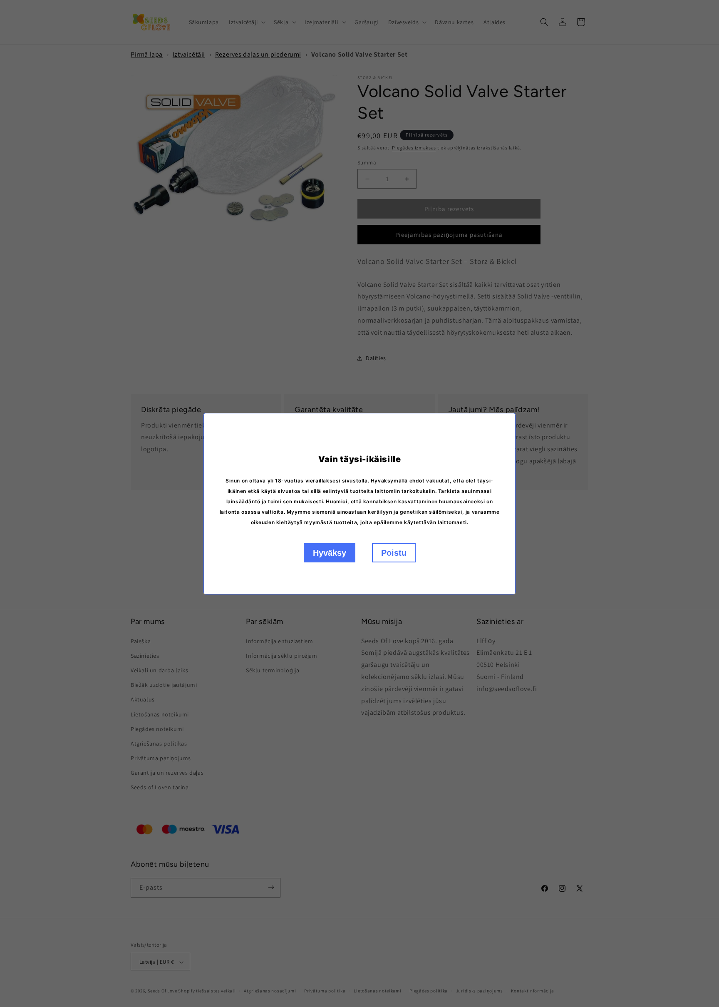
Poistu (394, 552)
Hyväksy (329, 552)
